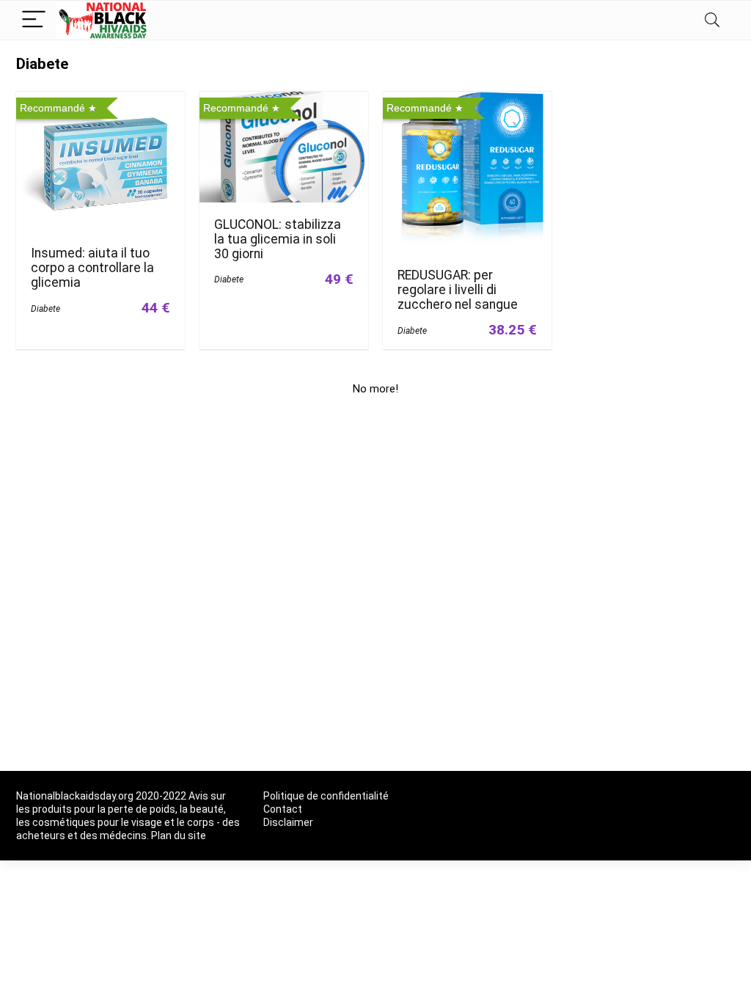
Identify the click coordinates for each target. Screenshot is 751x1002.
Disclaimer (288, 822)
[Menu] (33, 20)
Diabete (45, 309)
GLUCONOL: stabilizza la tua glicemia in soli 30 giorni (277, 239)
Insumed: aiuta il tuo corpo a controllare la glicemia (92, 268)
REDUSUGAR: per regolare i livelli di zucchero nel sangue (458, 290)
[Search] (712, 20)
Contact (282, 809)
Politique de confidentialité (326, 796)
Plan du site (178, 835)
